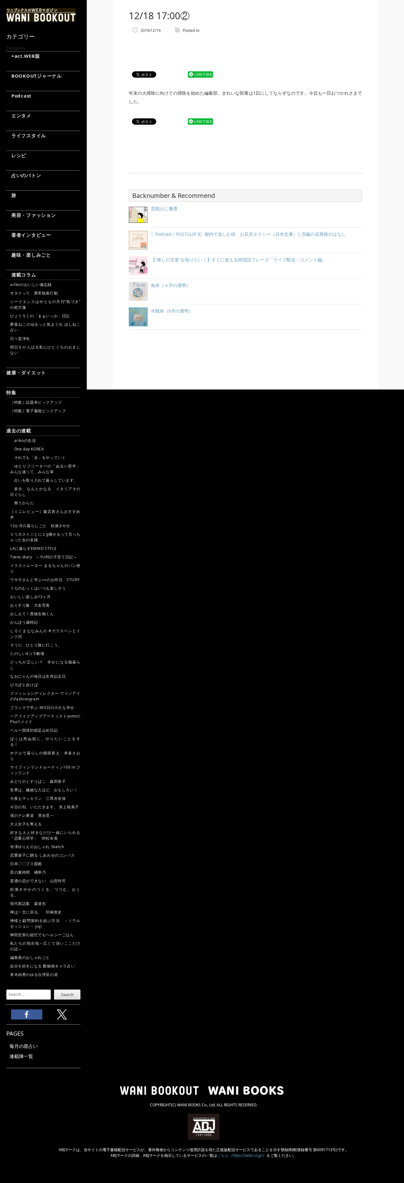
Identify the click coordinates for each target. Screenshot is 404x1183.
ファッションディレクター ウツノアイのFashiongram (45, 696)
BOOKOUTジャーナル (34, 76)
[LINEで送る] (200, 75)
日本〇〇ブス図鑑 (26, 863)
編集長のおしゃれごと (30, 957)
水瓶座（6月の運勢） (172, 311)
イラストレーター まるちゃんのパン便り (45, 568)
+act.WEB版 (23, 56)
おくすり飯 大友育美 (30, 605)
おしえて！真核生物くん (32, 613)
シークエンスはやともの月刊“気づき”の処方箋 (45, 304)
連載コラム (21, 274)
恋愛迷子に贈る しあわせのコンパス (42, 855)
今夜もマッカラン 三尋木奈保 (38, 798)
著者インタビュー (28, 235)
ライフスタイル (26, 135)
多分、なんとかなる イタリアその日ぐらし (45, 491)
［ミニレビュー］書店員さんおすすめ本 (45, 514)
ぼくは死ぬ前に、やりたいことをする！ (45, 741)
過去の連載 (18, 430)
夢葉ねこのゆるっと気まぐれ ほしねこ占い (45, 327)
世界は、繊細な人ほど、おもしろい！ (44, 790)
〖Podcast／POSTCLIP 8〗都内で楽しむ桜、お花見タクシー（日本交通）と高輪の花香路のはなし (248, 234)
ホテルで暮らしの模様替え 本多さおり (45, 755)
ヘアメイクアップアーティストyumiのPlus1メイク (45, 718)
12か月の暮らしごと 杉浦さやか (40, 525)
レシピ (16, 155)
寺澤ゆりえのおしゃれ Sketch (37, 846)
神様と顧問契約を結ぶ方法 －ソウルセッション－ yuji (45, 923)
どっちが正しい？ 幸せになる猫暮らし (45, 664)
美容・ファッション (31, 215)
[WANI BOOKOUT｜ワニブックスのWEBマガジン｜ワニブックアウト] (41, 19)
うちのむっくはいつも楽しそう (38, 588)
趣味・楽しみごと (28, 255)
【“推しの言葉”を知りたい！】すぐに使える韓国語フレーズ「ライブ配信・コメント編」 (238, 260)
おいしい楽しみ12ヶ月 (30, 596)
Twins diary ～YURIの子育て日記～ (43, 557)
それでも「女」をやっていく (38, 457)
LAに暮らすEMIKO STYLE (33, 548)
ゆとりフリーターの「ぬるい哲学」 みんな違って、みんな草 (45, 468)
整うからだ (22, 503)
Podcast (19, 95)
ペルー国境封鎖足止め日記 (34, 730)
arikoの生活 (23, 440)
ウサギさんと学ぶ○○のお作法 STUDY (45, 579)
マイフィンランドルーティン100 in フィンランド (45, 770)
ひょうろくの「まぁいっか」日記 (40, 315)
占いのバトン (23, 175)
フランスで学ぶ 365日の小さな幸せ (42, 707)
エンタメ (18, 115)
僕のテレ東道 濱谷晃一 (32, 815)
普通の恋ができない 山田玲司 (38, 880)
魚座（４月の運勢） (171, 285)
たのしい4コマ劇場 (27, 653)
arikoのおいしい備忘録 (31, 284)
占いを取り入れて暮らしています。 (44, 480)
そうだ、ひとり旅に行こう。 (36, 645)
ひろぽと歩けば (24, 684)
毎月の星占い (23, 1046)
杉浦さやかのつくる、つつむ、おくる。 (45, 892)
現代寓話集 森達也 (28, 903)
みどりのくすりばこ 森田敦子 (38, 781)
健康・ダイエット (26, 372)
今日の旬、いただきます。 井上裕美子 (45, 807)
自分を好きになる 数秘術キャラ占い (42, 966)
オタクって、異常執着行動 (34, 293)
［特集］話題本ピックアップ (36, 402)
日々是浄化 (20, 338)
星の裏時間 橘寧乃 (28, 872)
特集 (11, 392)
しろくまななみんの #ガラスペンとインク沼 (45, 633)
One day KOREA (27, 449)
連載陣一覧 (21, 1056)
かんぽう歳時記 (24, 622)
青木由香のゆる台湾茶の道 (34, 974)
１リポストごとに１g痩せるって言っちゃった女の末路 (45, 537)
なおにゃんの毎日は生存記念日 (38, 676)
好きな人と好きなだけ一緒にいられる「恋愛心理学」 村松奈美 (45, 835)
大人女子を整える (26, 824)
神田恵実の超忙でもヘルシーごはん (42, 934)
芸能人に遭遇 (164, 208)
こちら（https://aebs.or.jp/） (241, 1155)
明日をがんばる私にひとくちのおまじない (45, 349)
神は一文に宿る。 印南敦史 (38, 912)
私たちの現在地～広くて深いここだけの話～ (45, 946)
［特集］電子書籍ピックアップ (38, 410)
